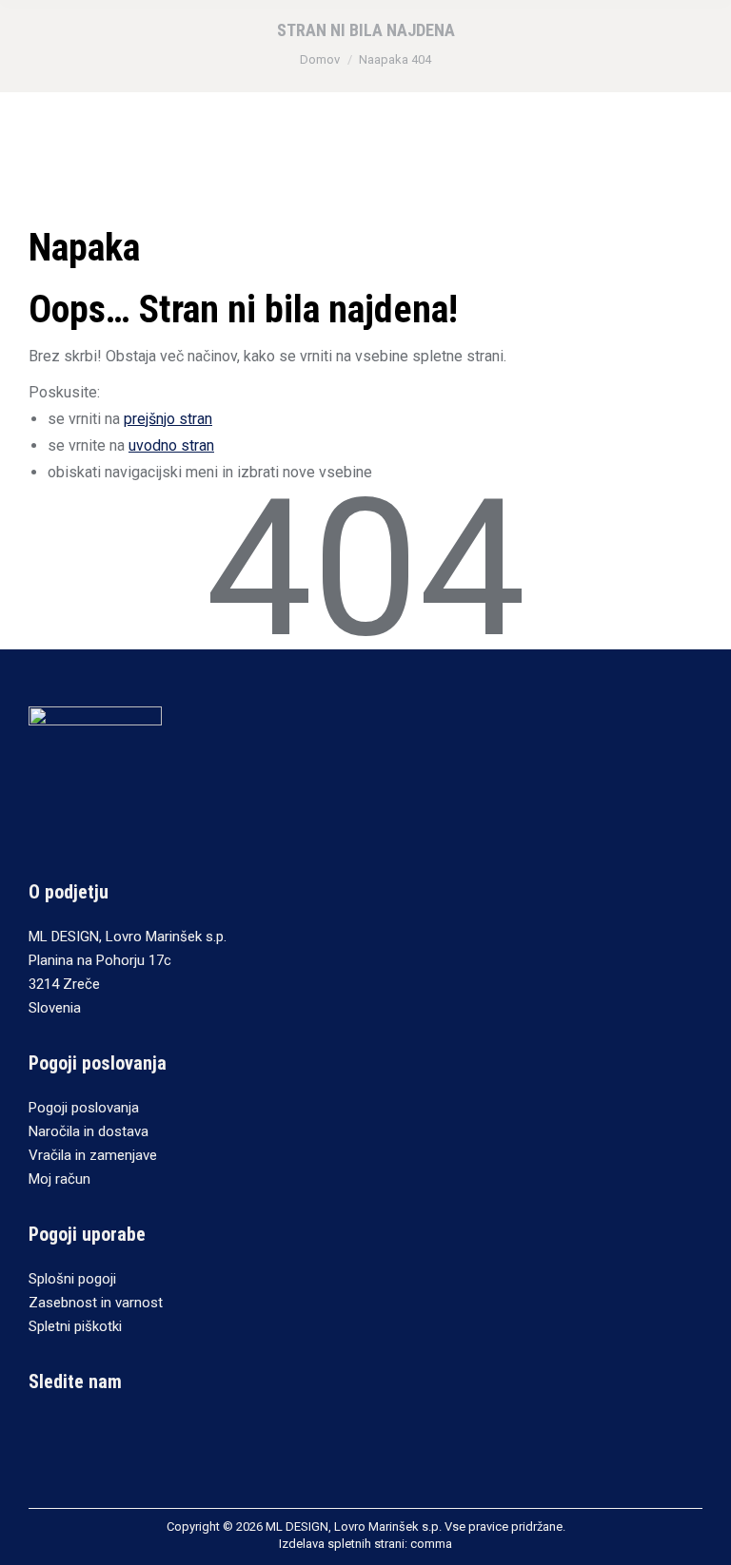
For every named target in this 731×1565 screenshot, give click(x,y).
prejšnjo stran (168, 419)
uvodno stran (171, 445)
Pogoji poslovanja (84, 1107)
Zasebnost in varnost (96, 1302)
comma (431, 1543)
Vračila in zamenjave (93, 1155)
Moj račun (59, 1179)
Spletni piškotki (75, 1326)
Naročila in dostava (88, 1131)
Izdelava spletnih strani (342, 1543)
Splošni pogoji (72, 1278)
